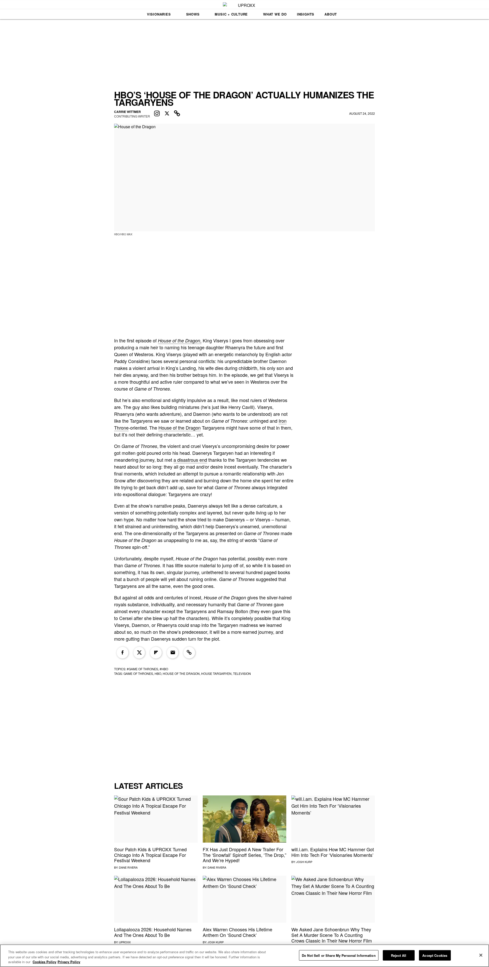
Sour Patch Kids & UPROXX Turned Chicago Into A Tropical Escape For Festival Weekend (150, 854)
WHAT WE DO (275, 14)
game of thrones (138, 673)
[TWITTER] (167, 114)
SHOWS (193, 14)
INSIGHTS (305, 14)
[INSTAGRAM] (157, 114)
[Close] (480, 955)
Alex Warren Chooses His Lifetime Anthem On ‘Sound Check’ (237, 932)
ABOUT (330, 14)
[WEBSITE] (177, 114)
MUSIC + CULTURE (231, 14)
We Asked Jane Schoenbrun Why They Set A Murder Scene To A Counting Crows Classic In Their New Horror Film (331, 935)
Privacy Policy (69, 961)
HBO (158, 673)
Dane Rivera (128, 867)
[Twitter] (139, 653)
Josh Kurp (304, 862)
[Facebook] (122, 653)
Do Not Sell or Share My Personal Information (339, 955)
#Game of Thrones (142, 669)
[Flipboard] (156, 653)
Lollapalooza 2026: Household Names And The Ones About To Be (153, 932)
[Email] (173, 653)
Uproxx (125, 942)
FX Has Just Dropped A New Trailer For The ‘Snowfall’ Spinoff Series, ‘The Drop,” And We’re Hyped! (244, 854)
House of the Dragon (179, 427)
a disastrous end (190, 459)
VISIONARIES (159, 14)
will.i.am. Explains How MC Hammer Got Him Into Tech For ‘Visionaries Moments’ (332, 852)
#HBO (164, 669)
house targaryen (216, 673)
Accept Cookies (434, 955)
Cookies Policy (44, 961)
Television (242, 673)
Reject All (398, 955)
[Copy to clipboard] (189, 653)
